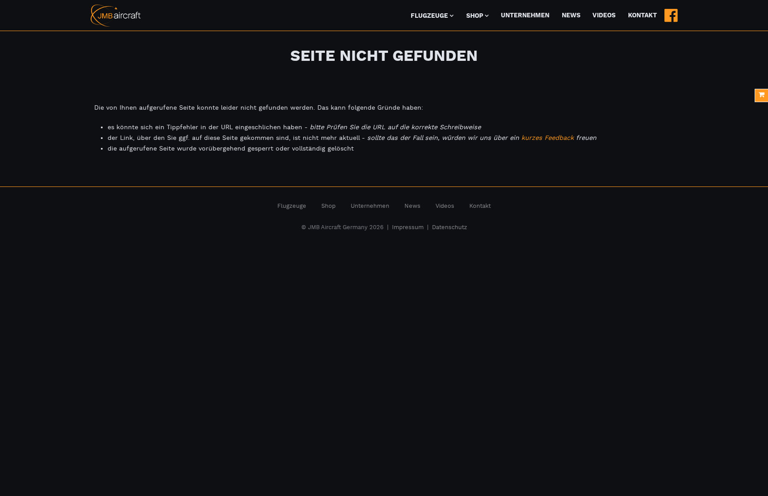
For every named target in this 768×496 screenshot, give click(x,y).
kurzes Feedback (547, 138)
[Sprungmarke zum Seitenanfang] (738, 469)
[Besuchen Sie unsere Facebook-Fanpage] (670, 15)
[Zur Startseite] (115, 15)
